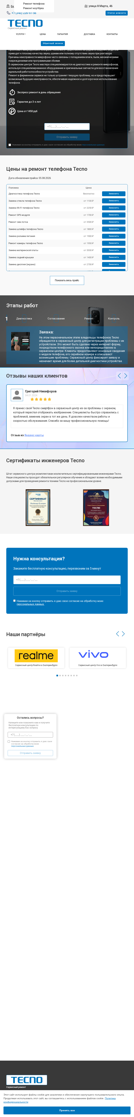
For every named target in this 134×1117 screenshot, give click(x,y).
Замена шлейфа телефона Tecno (26, 229)
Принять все (67, 1110)
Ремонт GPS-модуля (19, 215)
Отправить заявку (67, 137)
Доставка (89, 34)
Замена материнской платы (23, 250)
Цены (43, 34)
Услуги (20, 34)
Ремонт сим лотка (18, 222)
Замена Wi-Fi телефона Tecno (24, 208)
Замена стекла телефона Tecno (25, 201)
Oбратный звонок (53, 43)
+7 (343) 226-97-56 (24, 13)
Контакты (112, 34)
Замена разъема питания (22, 236)
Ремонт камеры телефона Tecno (26, 243)
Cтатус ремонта (116, 13)
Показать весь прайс (67, 280)
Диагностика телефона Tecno (24, 193)
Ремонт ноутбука (33, 8)
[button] (119, 376)
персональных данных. (93, 145)
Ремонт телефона (33, 3)
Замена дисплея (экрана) (22, 264)
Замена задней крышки (21, 257)
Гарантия (62, 34)
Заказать (114, 194)
